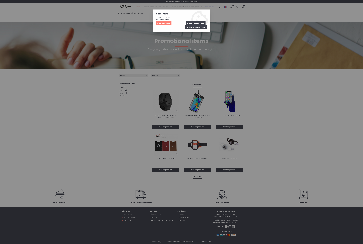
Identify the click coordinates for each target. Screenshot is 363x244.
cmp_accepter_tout (196, 27)
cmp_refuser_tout (196, 23)
